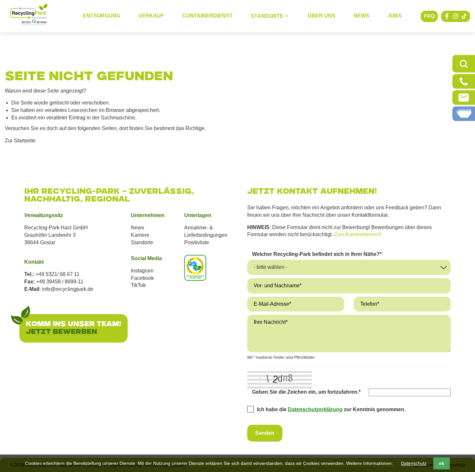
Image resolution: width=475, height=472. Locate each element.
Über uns (321, 15)
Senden (264, 433)
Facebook (142, 278)
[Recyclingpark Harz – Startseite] (28, 14)
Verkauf (151, 15)
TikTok (138, 285)
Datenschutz (414, 463)
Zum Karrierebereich (357, 234)
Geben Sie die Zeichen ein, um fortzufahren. (306, 392)
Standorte (142, 242)
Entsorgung (101, 15)
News (361, 15)
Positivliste (196, 242)
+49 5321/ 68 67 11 (57, 274)
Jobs (394, 15)
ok (441, 463)
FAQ (429, 16)
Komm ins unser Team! (73, 324)
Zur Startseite (20, 140)
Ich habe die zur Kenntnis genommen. (331, 409)
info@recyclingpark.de (67, 289)
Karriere (140, 235)
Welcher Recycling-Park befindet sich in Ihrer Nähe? (317, 254)
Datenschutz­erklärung (315, 409)
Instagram (142, 270)
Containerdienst (207, 15)
